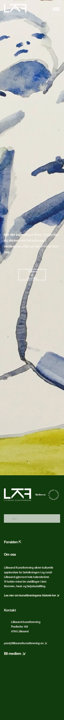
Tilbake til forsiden (32, 275)
